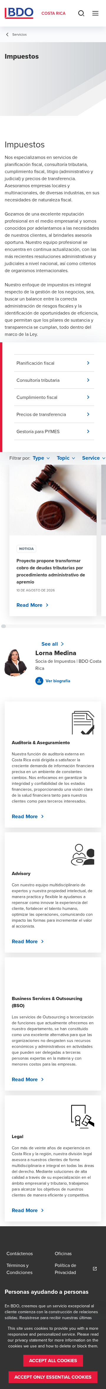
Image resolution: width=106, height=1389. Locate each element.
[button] (55, 362)
